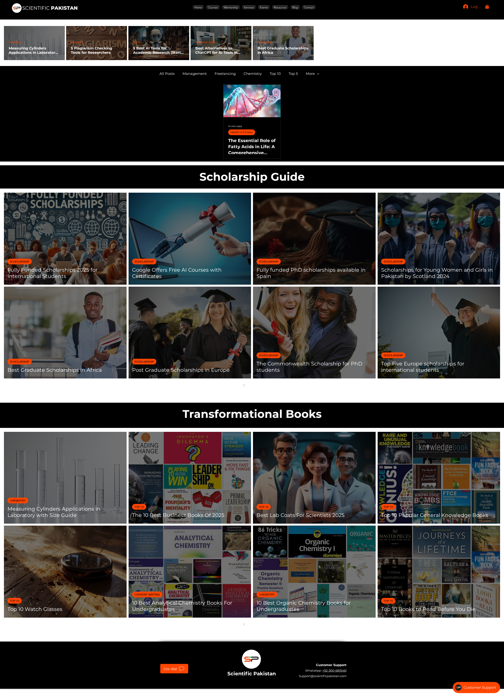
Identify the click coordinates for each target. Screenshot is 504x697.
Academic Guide (205, 42)
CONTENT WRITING (147, 594)
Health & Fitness (242, 132)
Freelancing (225, 74)
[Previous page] (235, 385)
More (310, 74)
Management (195, 74)
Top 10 (275, 74)
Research (77, 42)
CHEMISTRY (18, 500)
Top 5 (136, 42)
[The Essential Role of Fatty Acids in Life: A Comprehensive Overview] (252, 101)
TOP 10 (139, 506)
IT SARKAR (280, 691)
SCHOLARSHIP (19, 261)
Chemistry (15, 42)
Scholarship (265, 42)
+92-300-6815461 (334, 670)
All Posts (167, 74)
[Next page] (268, 385)
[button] (249, 7)
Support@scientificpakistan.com (322, 676)
